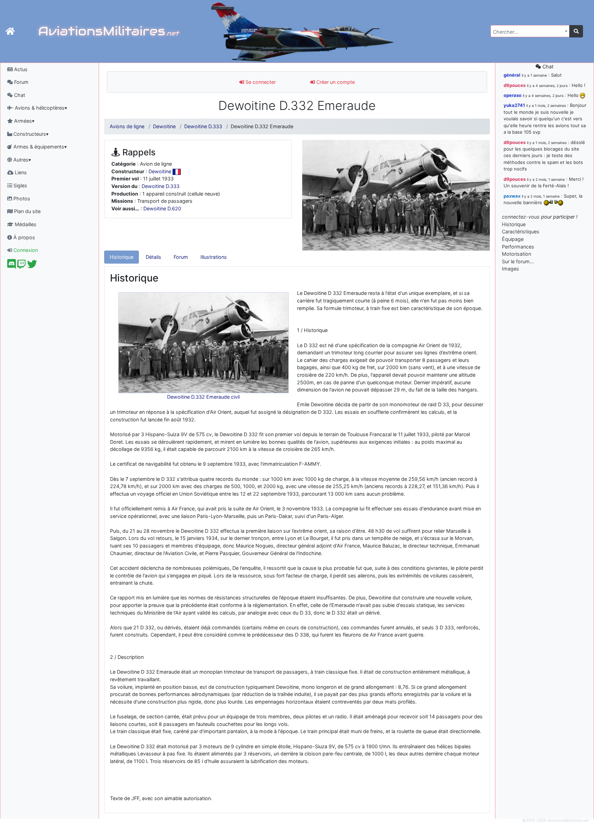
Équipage (513, 239)
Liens (20, 172)
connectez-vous (521, 217)
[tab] (121, 257)
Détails (153, 257)
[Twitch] (21, 266)
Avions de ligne (127, 126)
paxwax (512, 196)
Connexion (25, 250)
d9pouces (515, 85)
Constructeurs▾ (30, 134)
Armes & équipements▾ (39, 147)
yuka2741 (514, 105)
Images (510, 269)
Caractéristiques (520, 231)
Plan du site (27, 211)
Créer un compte (335, 82)
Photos (21, 198)
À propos (23, 237)
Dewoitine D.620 (162, 208)
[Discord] (11, 266)
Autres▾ (21, 160)
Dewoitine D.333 (203, 126)
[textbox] (528, 32)
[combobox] (530, 31)
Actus (20, 69)
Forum (21, 82)
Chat (19, 95)
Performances (518, 247)
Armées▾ (23, 121)
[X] (32, 266)
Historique (121, 257)
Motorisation (516, 254)
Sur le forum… (518, 261)
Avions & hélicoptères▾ (40, 108)
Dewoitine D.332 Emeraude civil (203, 397)
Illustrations (213, 257)
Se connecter (260, 82)
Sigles (19, 185)
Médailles (24, 224)
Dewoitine (164, 126)
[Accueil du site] (10, 31)
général (512, 75)
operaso (512, 95)
